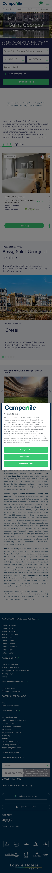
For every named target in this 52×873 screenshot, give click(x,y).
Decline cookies (26, 457)
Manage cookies (26, 450)
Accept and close (26, 464)
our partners (19, 424)
